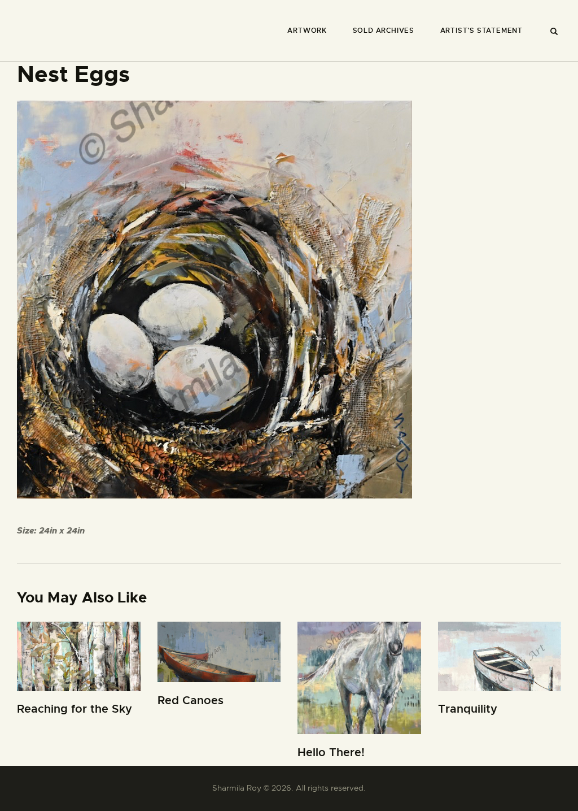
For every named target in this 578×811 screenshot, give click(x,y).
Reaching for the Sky (74, 709)
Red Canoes (190, 700)
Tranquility (467, 709)
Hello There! (331, 752)
